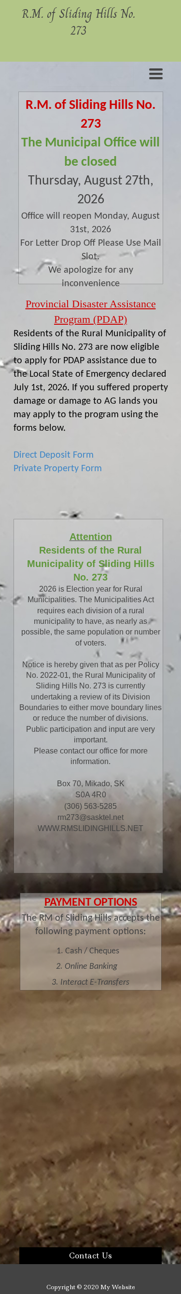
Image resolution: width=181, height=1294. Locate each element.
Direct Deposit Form (54, 455)
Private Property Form (58, 469)
